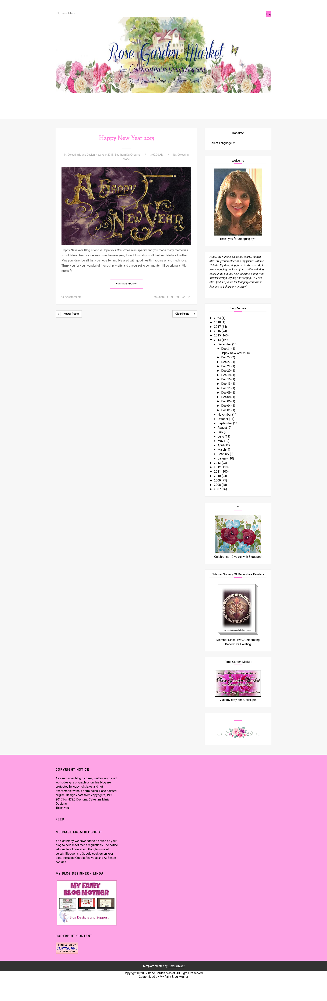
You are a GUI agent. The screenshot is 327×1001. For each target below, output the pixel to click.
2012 (218, 467)
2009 (218, 480)
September (225, 423)
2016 (218, 331)
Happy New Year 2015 (126, 138)
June (221, 436)
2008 (218, 485)
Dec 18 (226, 375)
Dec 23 (226, 362)
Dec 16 (226, 379)
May (221, 441)
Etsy (268, 14)
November (225, 414)
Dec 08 (226, 397)
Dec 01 (226, 410)
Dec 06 (226, 401)
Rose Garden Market (161, 973)
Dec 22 (226, 366)
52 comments (73, 296)
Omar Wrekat (177, 965)
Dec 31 (226, 348)
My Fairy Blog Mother (174, 976)
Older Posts (182, 313)
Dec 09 (226, 392)
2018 (218, 322)
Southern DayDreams (127, 154)
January (223, 458)
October (223, 419)
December (225, 344)
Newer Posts (71, 313)
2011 (218, 471)
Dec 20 (226, 370)
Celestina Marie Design (81, 154)
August (223, 427)
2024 (218, 318)
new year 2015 (105, 154)
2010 (218, 476)
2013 (218, 463)
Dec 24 (226, 357)
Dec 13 (226, 383)
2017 (218, 326)
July (221, 432)
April (221, 445)
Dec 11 (226, 388)
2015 (218, 335)
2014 (218, 340)
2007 (218, 489)
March (222, 449)
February (224, 454)
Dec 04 (226, 405)
